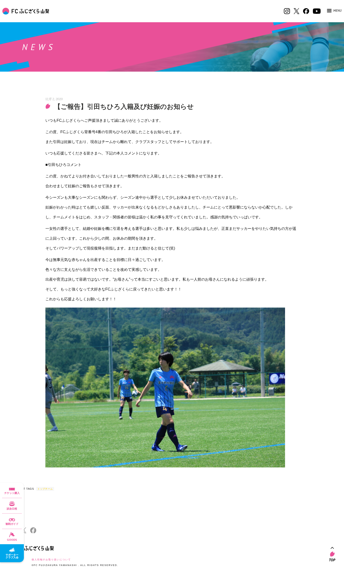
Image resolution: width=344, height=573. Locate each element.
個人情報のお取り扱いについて (51, 559)
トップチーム (45, 489)
